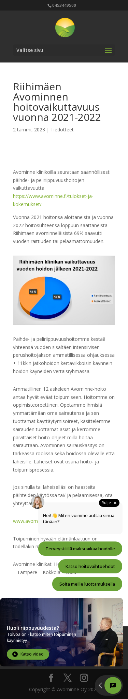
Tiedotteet (62, 129)
